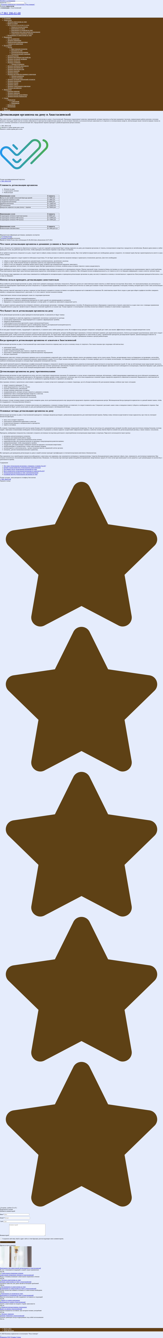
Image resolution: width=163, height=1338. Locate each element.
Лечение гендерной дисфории (17, 59)
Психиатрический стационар (20, 54)
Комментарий (4, 1235)
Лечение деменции (14, 93)
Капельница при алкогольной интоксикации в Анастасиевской (20, 1268)
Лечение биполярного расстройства (19, 57)
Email (2, 1218)
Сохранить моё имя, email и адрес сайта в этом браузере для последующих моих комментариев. (33, 1239)
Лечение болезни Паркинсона (17, 96)
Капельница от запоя (18, 28)
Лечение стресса (13, 84)
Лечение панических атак (16, 69)
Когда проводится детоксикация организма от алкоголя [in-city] (24, 471)
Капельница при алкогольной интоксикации (25, 32)
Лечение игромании (17, 64)
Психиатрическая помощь (19, 52)
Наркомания (8, 37)
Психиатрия (8, 45)
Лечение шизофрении (15, 88)
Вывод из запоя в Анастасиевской (11, 1309)
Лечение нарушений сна (15, 67)
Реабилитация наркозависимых (18, 42)
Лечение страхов (13, 83)
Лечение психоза (13, 72)
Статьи (6, 98)
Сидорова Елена (5, 238)
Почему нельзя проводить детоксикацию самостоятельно (22, 467)
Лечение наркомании (14, 40)
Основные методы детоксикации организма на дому (21, 474)
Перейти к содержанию (7, 1)
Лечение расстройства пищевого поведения (22, 74)
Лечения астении (13, 55)
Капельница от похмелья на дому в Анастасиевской (16, 1295)
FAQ (8, 1337)
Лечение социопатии (14, 81)
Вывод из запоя (13, 23)
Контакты (7, 110)
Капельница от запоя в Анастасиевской (12, 1302)
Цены (5, 108)
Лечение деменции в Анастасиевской (12, 1315)
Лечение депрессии (14, 61)
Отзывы (13, 1337)
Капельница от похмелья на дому (22, 30)
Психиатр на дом (16, 50)
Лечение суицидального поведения (19, 86)
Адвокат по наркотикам (15, 44)
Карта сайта (7, 1329)
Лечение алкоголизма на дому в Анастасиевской (15, 1282)
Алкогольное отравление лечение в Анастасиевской (17, 1275)
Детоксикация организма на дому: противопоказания (21, 472)
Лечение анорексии (17, 76)
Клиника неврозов (14, 91)
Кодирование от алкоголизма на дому (20, 35)
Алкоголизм (8, 20)
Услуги (10, 47)
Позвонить (3, 1337)
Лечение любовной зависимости (18, 66)
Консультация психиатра (19, 49)
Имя (2, 1214)
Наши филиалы (9, 1330)
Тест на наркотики (13, 39)
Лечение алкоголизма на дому (17, 22)
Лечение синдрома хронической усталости (21, 79)
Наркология (11, 100)
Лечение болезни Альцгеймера (18, 94)
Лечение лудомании (14, 62)
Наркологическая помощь (19, 27)
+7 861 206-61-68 (10, 13)
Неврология (8, 89)
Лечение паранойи (14, 71)
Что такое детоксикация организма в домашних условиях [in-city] (25, 466)
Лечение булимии (17, 78)
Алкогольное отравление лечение (22, 33)
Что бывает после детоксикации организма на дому (20, 469)
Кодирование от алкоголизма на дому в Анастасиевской (18, 1288)
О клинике (7, 18)
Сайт (1, 1221)
